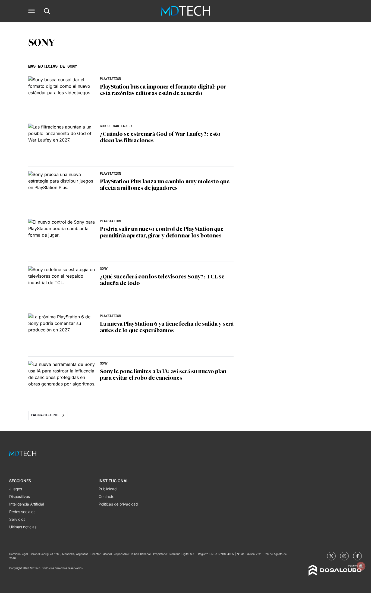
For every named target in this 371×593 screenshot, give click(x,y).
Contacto (106, 496)
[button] (31, 10)
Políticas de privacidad (118, 504)
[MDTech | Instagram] (344, 556)
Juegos (15, 489)
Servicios (17, 519)
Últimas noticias (22, 527)
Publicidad (108, 489)
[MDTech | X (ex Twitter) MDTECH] (331, 556)
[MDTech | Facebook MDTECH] (357, 556)
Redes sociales (22, 511)
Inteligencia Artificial (26, 504)
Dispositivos (19, 496)
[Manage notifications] (361, 566)
